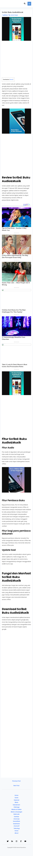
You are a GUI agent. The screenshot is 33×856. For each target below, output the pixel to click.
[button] (25, 3)
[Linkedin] (12, 841)
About (16, 833)
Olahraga (16, 807)
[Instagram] (16, 841)
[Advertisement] (16, 60)
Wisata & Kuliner (16, 809)
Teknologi (17, 828)
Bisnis (16, 802)
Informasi (16, 819)
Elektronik (16, 814)
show (11, 79)
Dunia (16, 798)
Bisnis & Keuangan (16, 812)
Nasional (16, 800)
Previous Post (16, 781)
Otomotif (16, 826)
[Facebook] (21, 841)
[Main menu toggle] (29, 4)
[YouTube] (25, 841)
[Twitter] (8, 841)
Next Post (16, 785)
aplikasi (5, 15)
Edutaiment (16, 805)
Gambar (16, 817)
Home (16, 795)
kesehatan (16, 824)
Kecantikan (16, 821)
